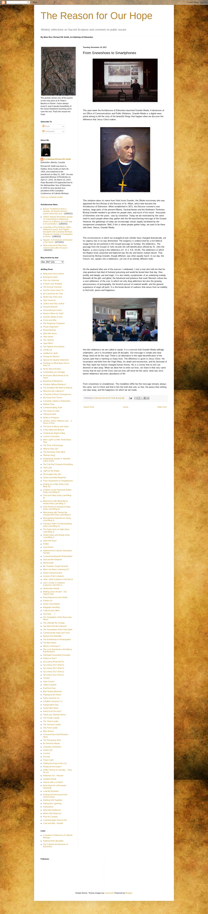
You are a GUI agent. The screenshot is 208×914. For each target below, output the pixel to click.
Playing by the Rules (52, 695)
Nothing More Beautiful (53, 841)
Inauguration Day (50, 705)
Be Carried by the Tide (53, 294)
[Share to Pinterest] (148, 398)
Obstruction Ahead (51, 588)
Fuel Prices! (48, 547)
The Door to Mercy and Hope (56, 426)
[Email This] (135, 398)
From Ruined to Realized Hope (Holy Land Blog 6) (57, 508)
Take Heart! (48, 337)
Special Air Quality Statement (56, 360)
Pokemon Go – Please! (53, 775)
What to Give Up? (50, 449)
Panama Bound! (50, 307)
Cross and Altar (50, 320)
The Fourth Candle (51, 718)
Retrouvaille (48, 563)
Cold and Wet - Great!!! (53, 823)
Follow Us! (47, 601)
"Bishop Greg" (49, 455)
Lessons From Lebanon (53, 576)
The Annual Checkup (52, 287)
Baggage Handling (51, 607)
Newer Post (89, 407)
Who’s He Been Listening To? (56, 569)
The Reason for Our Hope (96, 15)
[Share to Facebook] (145, 398)
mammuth (109, 893)
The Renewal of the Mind (54, 452)
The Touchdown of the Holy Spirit (57, 629)
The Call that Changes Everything (58, 464)
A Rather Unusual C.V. (53, 701)
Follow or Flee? (50, 658)
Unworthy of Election (52, 747)
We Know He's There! (52, 397)
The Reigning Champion (54, 323)
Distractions (48, 807)
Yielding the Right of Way (54, 433)
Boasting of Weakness (53, 381)
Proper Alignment (50, 327)
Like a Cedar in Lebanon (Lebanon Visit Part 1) (54, 584)
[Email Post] (130, 398)
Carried (46, 753)
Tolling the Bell (49, 414)
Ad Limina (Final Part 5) (53, 662)
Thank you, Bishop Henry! (54, 715)
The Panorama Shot (52, 740)
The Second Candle (52, 724)
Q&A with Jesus (50, 333)
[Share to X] (141, 398)
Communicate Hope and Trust (56, 633)
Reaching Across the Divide (55, 597)
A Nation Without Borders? (54, 384)
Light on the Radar (51, 471)
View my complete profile (52, 197)
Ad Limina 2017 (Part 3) (53, 668)
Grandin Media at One (53, 317)
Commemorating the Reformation (57, 556)
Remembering (49, 330)
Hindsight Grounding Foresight (56, 655)
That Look (47, 468)
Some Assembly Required (54, 477)
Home (125, 407)
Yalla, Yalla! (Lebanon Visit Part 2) (58, 579)
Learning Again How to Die (55, 820)
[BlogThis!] (138, 398)
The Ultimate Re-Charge (54, 623)
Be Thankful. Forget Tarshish (55, 566)
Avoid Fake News (50, 708)
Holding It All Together (52, 800)
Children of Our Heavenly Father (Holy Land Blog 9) (57, 491)
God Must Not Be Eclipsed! (55, 626)
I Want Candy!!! (49, 685)
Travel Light (48, 760)
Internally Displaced (52, 810)
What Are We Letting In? (53, 391)
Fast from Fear (49, 688)
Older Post (162, 407)
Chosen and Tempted (52, 284)
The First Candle (50, 728)
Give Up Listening (51, 280)
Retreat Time (48, 404)
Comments (49, 131)
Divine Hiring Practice (52, 573)
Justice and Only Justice (53, 303)
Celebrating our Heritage (54, 372)
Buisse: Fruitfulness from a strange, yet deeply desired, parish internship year (55, 211)
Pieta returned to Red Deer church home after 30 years (55, 246)
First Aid (46, 757)
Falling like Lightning (52, 803)
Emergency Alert (50, 277)
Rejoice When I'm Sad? (53, 313)
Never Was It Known (52, 369)
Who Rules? (48, 731)
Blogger (128, 893)
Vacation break (49, 779)
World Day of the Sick (52, 297)
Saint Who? (48, 343)
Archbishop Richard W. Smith (57, 159)
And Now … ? (49, 614)
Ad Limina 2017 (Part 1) (53, 675)
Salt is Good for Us (51, 698)
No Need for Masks (51, 743)
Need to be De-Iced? (52, 711)
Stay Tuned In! (49, 300)
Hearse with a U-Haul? (53, 782)
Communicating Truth (52, 407)
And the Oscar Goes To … (54, 290)
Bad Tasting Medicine (52, 691)
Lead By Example (51, 791)
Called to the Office (51, 610)
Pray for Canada (50, 817)
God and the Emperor (52, 559)
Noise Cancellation (51, 604)
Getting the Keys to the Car (55, 763)
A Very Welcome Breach (53, 430)
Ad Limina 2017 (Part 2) (53, 672)
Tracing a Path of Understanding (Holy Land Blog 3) (57, 525)
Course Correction (51, 436)
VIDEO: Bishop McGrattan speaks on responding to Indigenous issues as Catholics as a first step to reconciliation (58, 220)
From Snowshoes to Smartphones (58, 481)
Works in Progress (51, 417)
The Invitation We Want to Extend (57, 388)
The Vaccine (48, 340)
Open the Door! (50, 541)
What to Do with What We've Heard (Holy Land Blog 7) (55, 502)
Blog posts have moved (53, 274)
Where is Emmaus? (51, 646)
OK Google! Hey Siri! (52, 474)
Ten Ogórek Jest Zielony (53, 346)
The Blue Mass (49, 643)
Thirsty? (46, 678)
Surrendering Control (52, 310)
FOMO (46, 544)
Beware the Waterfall (52, 636)
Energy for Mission (51, 356)
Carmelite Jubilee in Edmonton (56, 401)
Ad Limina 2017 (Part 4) (53, 665)
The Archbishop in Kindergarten (57, 639)
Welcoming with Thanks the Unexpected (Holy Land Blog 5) (57, 513)
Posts (47, 126)
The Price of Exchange (53, 445)
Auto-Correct (48, 681)
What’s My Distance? (52, 813)
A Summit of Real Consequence (57, 394)
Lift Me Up (47, 350)
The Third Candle (50, 721)
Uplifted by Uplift (50, 353)
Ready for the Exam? (52, 767)
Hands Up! (47, 750)
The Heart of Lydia (51, 411)
